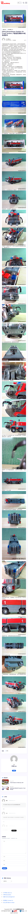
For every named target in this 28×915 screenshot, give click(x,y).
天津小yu (9, 39)
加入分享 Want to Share (8, 902)
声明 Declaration (7, 894)
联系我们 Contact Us (8, 900)
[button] (19, 3)
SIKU (7, 750)
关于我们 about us (7, 892)
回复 (3, 808)
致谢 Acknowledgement (9, 896)
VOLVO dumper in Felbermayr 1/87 (16, 782)
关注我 (14, 770)
